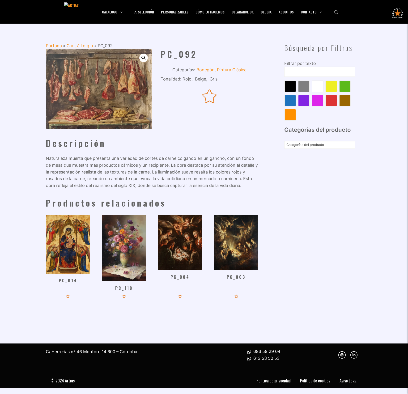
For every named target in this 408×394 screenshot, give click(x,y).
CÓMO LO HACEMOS (210, 11)
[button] (143, 58)
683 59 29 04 (266, 351)
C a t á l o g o (80, 45)
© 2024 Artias (63, 380)
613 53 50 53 (266, 358)
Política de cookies (315, 380)
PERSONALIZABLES (174, 11)
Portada (54, 45)
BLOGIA (266, 11)
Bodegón (205, 69)
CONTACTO (309, 11)
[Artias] (80, 12)
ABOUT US (286, 11)
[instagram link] (341, 354)
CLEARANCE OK (243, 11)
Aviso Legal (348, 380)
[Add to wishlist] (209, 96)
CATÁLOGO (109, 11)
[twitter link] (353, 354)
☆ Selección (144, 11)
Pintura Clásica (231, 69)
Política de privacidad (273, 380)
